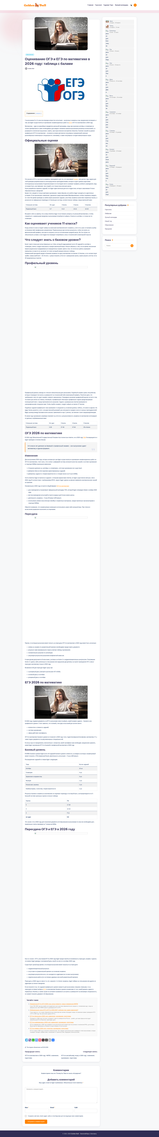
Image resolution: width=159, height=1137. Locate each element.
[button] (132, 245)
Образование (29, 54)
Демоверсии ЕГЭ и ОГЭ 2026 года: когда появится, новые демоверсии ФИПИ (54, 1004)
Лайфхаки (108, 213)
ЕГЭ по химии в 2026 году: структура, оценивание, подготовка (49, 1028)
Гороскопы (108, 209)
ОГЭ (70, 122)
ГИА (84, 437)
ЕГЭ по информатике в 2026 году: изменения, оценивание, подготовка (52, 1022)
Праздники (108, 229)
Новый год (108, 221)
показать (38, 113)
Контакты (94, 1134)
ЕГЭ (44, 989)
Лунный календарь (111, 217)
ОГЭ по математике (63, 486)
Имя (27, 1107)
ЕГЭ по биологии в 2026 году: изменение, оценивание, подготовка (50, 1016)
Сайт (76, 1107)
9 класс (76, 179)
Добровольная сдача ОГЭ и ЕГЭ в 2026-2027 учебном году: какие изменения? (54, 1010)
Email (52, 1107)
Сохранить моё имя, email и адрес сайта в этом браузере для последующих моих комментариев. (55, 1116)
